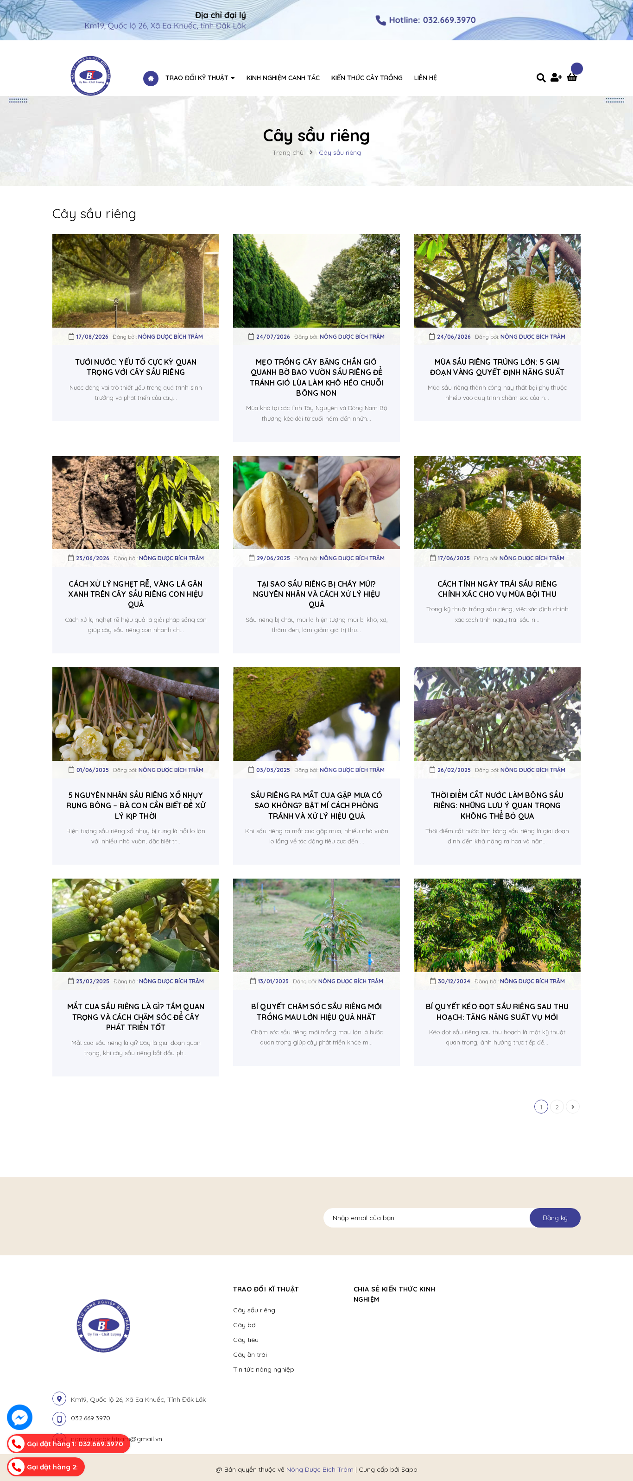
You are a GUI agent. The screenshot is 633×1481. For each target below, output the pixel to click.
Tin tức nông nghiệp (263, 1369)
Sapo (409, 1469)
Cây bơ (244, 1325)
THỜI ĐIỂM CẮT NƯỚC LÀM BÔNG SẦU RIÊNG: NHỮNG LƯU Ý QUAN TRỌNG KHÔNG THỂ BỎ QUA (497, 806)
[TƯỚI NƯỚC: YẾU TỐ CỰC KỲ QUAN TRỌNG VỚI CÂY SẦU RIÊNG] (135, 289)
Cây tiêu (246, 1339)
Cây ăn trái (250, 1354)
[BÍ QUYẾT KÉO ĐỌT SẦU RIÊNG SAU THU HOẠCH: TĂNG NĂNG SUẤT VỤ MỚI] (497, 934)
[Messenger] (19, 1417)
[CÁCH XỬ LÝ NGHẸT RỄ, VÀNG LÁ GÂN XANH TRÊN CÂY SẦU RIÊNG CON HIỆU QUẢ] (135, 510)
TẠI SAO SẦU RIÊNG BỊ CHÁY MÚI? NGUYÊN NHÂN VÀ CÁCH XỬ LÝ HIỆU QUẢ (316, 594)
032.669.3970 (90, 1418)
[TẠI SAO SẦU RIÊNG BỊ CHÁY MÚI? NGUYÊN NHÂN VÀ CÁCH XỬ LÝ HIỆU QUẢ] (316, 510)
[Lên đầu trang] (612, 1453)
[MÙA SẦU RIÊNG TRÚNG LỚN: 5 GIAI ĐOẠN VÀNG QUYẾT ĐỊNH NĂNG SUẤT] (497, 289)
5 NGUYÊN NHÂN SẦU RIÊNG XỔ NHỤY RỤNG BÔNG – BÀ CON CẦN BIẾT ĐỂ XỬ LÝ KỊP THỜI (135, 806)
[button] (477, 1289)
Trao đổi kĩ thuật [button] (266, 1289)
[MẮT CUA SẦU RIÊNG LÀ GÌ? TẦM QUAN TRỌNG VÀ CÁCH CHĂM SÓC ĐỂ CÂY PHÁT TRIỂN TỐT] (135, 934)
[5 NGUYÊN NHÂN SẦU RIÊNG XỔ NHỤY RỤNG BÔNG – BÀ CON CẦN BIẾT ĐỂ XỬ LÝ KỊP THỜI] (135, 722)
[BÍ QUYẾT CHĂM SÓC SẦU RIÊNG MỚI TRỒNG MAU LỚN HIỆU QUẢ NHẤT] (316, 934)
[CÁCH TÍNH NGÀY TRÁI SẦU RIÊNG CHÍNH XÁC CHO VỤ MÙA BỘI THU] (497, 510)
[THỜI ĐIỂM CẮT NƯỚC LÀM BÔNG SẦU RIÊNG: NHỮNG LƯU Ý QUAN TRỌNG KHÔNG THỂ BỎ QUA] (497, 722)
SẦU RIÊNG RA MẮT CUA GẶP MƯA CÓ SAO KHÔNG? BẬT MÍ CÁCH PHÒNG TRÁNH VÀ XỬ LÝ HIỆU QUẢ (317, 806)
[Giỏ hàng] (574, 78)
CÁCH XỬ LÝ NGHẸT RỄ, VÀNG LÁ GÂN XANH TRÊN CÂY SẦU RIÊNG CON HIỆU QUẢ (135, 594)
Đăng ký (555, 1218)
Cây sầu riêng (254, 1310)
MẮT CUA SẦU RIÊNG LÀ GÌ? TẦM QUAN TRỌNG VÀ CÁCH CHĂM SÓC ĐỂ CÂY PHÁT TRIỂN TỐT (135, 1017)
